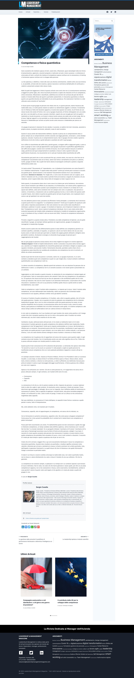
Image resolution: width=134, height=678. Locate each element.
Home (20, 12)
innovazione (99, 92)
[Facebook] (107, 12)
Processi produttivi (102, 106)
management (108, 99)
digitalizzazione (100, 77)
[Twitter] (111, 12)
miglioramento (101, 101)
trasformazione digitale (101, 122)
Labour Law (107, 94)
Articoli (28, 12)
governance (102, 87)
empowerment (109, 82)
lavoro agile (98, 96)
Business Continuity (98, 63)
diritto (109, 80)
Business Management (73, 640)
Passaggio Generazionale (99, 104)
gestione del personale (77, 646)
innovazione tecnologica (109, 91)
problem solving (95, 651)
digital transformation (92, 643)
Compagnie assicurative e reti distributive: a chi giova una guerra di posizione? (36, 602)
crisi (102, 74)
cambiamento (98, 69)
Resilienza (96, 110)
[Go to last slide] (23, 586)
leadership (99, 99)
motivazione (108, 101)
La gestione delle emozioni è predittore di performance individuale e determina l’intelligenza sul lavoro (35, 540)
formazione (97, 85)
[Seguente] (84, 586)
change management (101, 640)
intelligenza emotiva (99, 94)
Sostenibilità (101, 118)
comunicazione (107, 72)
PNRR (106, 104)
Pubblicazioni (56, 12)
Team (106, 118)
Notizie (46, 12)
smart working (101, 115)
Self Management (106, 112)
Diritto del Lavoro (100, 83)
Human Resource (99, 89)
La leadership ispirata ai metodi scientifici (75, 538)
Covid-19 (97, 74)
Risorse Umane (104, 110)
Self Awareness (89, 654)
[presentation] (36, 577)
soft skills (63, 657)
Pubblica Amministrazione (106, 108)
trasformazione (107, 120)
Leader (105, 96)
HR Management (109, 87)
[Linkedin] (115, 12)
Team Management (83, 657)
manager (96, 101)
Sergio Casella (42, 487)
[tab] (50, 615)
